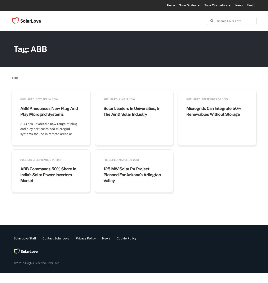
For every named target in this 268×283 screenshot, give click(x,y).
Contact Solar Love (56, 238)
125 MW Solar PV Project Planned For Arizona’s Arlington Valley (132, 174)
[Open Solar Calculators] (229, 5)
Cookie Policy (126, 238)
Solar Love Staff (25, 238)
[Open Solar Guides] (198, 5)
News (106, 238)
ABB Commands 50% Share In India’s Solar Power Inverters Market (48, 174)
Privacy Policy (86, 238)
